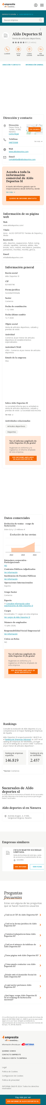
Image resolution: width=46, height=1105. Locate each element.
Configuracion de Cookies (12, 1076)
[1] (13, 42)
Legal (4, 1067)
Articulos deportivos (16, 426)
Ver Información (11, 572)
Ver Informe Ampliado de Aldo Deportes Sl (23, 458)
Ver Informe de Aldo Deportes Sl (23, 1101)
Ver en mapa (35, 129)
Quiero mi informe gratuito (23, 198)
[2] (16, 42)
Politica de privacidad (10, 1080)
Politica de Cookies (10, 1071)
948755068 (13, 142)
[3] (18, 42)
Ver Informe (21, 867)
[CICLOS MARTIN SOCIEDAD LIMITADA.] (7, 852)
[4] (21, 42)
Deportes (11, 432)
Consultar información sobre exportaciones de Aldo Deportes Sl (18, 604)
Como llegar (14, 134)
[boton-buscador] (40, 20)
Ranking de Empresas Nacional (18, 739)
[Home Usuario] (36, 5)
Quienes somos (9, 1051)
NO (5, 566)
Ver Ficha (37, 867)
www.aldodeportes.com (18, 152)
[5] (23, 42)
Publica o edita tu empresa (14, 1058)
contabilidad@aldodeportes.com (22, 159)
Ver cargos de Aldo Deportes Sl (17, 617)
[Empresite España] (9, 5)
